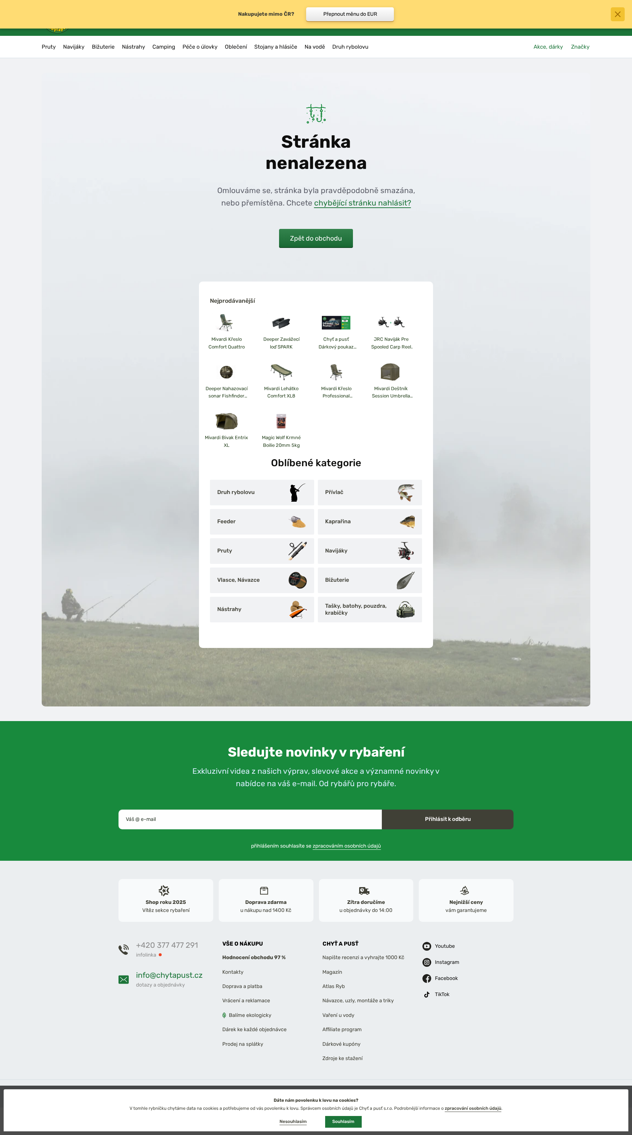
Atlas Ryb (334, 986)
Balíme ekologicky (250, 1015)
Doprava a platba (242, 986)
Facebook (446, 978)
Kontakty (233, 972)
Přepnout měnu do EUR (350, 14)
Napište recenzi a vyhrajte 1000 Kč (364, 958)
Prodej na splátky (242, 1044)
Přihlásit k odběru (448, 819)
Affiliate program (342, 1029)
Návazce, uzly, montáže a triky (358, 1001)
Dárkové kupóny (342, 1044)
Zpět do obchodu (316, 238)
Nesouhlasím (292, 1121)
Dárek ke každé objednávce (254, 1029)
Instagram (447, 962)
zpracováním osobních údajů (347, 846)
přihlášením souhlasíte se (316, 846)
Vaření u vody (339, 1015)
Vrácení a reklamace (246, 1001)
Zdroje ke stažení (343, 1058)
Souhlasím (343, 1121)
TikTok (442, 994)
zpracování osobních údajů (473, 1108)
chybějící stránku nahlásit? (362, 202)
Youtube (445, 946)
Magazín (332, 972)
